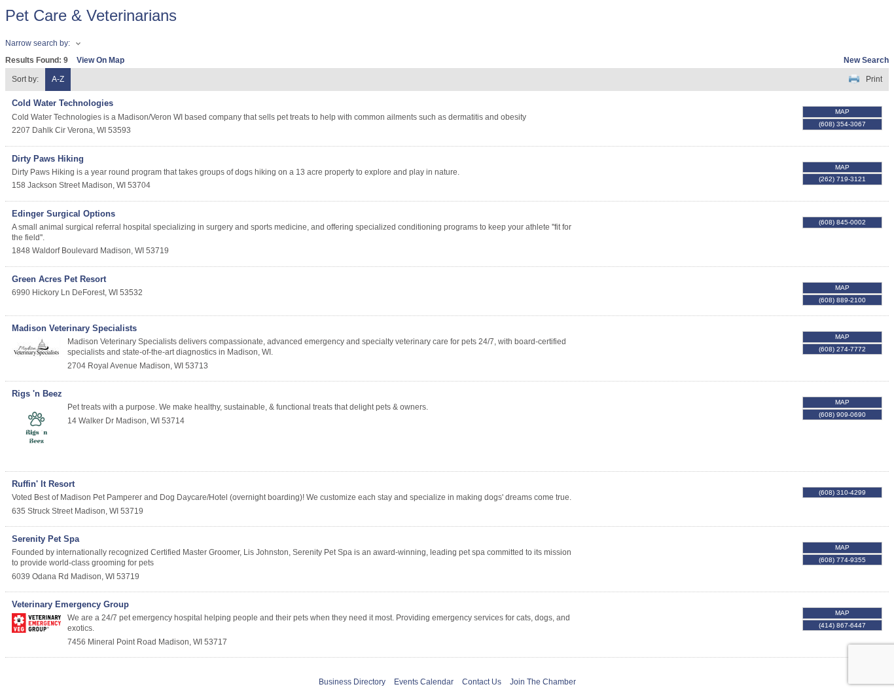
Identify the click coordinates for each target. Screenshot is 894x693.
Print (874, 79)
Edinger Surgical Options (63, 214)
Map (842, 111)
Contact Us (481, 681)
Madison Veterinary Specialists (74, 328)
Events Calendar (424, 681)
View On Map (100, 60)
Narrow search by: (37, 43)
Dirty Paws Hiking (48, 159)
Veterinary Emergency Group (70, 604)
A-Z (58, 79)
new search (866, 60)
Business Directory (352, 681)
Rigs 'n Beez (37, 394)
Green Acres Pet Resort (59, 279)
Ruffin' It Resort (43, 484)
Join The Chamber (543, 681)
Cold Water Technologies (62, 103)
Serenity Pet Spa (45, 539)
